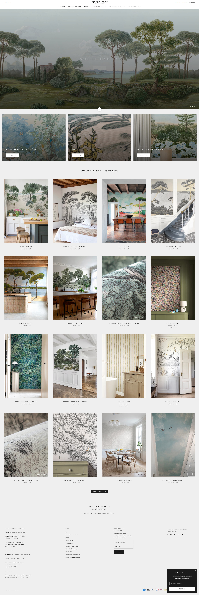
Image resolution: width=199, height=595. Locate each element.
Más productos (99, 491)
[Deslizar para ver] (99, 109)
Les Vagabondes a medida (26, 402)
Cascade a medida (124, 480)
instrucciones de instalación (106, 513)
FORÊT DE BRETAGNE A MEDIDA (75, 402)
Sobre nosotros (70, 540)
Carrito (192, 2)
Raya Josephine (124, 402)
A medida (62, 6)
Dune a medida (26, 246)
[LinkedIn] (182, 535)
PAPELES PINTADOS (74, 6)
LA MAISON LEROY (134, 6)
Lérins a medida (26, 323)
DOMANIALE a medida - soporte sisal (124, 323)
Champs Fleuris (173, 323)
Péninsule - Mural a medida (75, 246)
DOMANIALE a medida (75, 323)
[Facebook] (167, 535)
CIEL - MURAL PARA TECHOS (172, 480)
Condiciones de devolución (73, 554)
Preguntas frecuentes (72, 535)
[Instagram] (171, 535)
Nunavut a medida (172, 402)
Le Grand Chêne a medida (75, 480)
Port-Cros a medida (173, 246)
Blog (67, 532)
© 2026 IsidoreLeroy (12, 590)
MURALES (87, 6)
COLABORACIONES (100, 6)
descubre (99, 65)
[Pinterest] (174, 535)
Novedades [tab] (111, 171)
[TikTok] (178, 535)
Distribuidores (70, 543)
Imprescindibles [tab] (91, 171)
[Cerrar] (195, 570)
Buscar (185, 2)
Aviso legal (69, 552)
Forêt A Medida (124, 246)
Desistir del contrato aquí (73, 557)
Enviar (182, 589)
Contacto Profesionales (72, 546)
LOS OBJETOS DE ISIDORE (117, 6)
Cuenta (178, 2)
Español (6, 2)
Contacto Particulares (72, 549)
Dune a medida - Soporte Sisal (26, 480)
